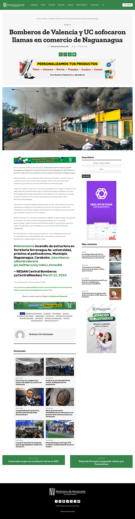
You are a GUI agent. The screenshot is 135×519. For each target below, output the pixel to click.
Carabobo (47, 314)
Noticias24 (39, 318)
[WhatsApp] (70, 54)
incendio (66, 314)
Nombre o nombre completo (101, 163)
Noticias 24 (50, 316)
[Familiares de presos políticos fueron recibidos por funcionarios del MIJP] (115, 281)
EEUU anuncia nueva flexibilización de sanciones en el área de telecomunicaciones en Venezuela (59, 413)
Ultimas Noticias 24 (51, 321)
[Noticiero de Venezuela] (21, 335)
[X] (65, 54)
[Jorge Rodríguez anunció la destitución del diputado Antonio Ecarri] (30, 397)
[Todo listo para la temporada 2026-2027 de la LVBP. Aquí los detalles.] (115, 294)
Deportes (85, 291)
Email (101, 169)
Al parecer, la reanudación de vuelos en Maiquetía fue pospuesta (58, 382)
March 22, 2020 (55, 275)
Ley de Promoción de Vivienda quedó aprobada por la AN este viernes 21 (29, 445)
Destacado (19, 378)
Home (39, 19)
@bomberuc (60, 257)
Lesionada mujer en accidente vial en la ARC (33, 461)
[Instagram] (60, 501)
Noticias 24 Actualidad (64, 316)
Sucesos (45, 19)
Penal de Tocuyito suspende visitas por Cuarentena (101, 462)
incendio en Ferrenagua (25, 316)
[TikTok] (67, 501)
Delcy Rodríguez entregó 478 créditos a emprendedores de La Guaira (60, 445)
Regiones (85, 265)
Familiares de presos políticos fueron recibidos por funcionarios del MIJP (94, 282)
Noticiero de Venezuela (59, 46)
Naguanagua (40, 316)
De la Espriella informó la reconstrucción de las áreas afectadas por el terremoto (93, 256)
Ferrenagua (57, 314)
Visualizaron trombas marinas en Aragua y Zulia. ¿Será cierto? (93, 269)
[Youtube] (78, 501)
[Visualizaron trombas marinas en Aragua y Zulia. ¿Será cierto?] (115, 268)
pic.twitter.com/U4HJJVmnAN (38, 265)
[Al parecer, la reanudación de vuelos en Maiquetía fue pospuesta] (60, 367)
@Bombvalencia (26, 261)
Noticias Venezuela (26, 318)
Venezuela (85, 278)
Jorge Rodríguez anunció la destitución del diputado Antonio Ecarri (27, 412)
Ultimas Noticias (36, 321)
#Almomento (24, 246)
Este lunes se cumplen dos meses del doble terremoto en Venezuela (29, 382)
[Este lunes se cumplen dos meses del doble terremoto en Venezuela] (30, 367)
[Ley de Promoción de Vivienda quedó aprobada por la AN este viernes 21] (30, 429)
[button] (103, 5)
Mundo (84, 252)
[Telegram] (74, 54)
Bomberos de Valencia (34, 314)
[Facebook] (61, 54)
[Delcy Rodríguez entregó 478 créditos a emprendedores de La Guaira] (60, 429)
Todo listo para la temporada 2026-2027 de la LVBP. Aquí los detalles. (94, 295)
